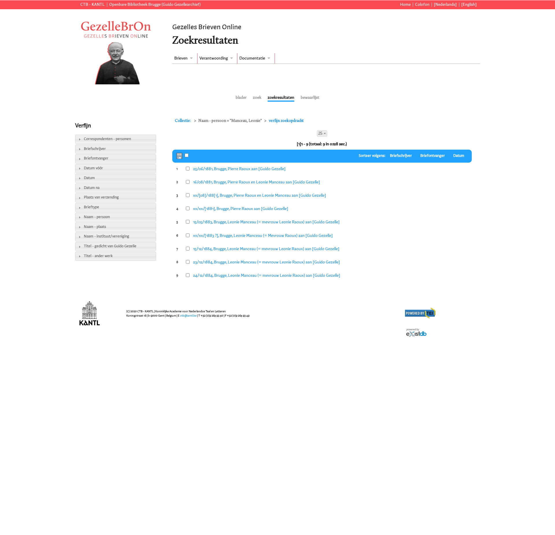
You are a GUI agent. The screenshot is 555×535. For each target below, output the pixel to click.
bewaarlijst (310, 98)
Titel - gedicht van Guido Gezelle (110, 246)
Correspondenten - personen (107, 139)
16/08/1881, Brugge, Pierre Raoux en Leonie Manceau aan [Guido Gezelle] (256, 182)
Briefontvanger (96, 158)
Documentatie (252, 58)
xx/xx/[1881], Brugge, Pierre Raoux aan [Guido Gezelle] (240, 209)
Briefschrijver (95, 149)
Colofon (422, 5)
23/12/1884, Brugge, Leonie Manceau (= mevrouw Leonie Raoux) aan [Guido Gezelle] (266, 262)
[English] (469, 5)
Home (405, 5)
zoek (257, 98)
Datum (89, 178)
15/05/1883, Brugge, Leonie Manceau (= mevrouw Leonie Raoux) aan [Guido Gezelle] (266, 222)
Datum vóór (93, 168)
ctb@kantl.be (188, 315)
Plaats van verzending (101, 197)
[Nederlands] (445, 5)
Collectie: (183, 121)
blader (241, 98)
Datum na (91, 188)
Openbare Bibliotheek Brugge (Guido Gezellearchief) (155, 5)
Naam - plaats (95, 227)
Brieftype (91, 207)
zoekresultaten (281, 98)
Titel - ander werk (98, 256)
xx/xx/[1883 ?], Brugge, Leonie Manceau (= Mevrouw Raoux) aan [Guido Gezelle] (263, 236)
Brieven (181, 58)
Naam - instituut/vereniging (106, 236)
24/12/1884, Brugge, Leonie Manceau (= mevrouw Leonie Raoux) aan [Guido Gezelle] (266, 276)
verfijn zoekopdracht (286, 121)
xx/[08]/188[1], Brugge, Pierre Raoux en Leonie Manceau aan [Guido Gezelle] (259, 196)
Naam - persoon (97, 217)
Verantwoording (213, 58)
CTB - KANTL (92, 5)
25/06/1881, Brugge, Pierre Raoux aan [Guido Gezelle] (239, 169)
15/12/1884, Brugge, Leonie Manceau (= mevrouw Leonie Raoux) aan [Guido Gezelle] (266, 249)
